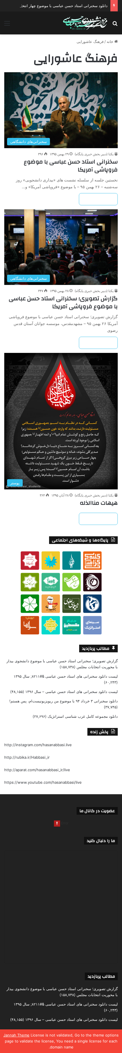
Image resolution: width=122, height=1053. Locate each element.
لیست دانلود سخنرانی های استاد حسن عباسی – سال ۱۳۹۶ (71, 691)
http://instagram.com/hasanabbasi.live (38, 744)
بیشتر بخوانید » (98, 199)
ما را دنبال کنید (101, 841)
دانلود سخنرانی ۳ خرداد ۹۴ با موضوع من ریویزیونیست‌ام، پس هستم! (63, 701)
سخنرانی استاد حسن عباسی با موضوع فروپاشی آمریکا (71, 165)
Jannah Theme (16, 1035)
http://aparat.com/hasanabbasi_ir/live (37, 769)
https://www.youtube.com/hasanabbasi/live (43, 782)
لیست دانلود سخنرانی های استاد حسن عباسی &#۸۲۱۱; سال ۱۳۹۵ (66, 676)
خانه (110, 41)
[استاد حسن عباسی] (85, 23)
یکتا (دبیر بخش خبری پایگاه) (94, 154)
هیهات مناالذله (99, 503)
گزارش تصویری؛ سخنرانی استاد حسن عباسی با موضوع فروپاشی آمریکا (63, 302)
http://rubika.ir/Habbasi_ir (27, 757)
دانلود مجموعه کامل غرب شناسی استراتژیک (83, 716)
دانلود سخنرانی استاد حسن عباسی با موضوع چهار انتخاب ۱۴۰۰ (58, 5)
